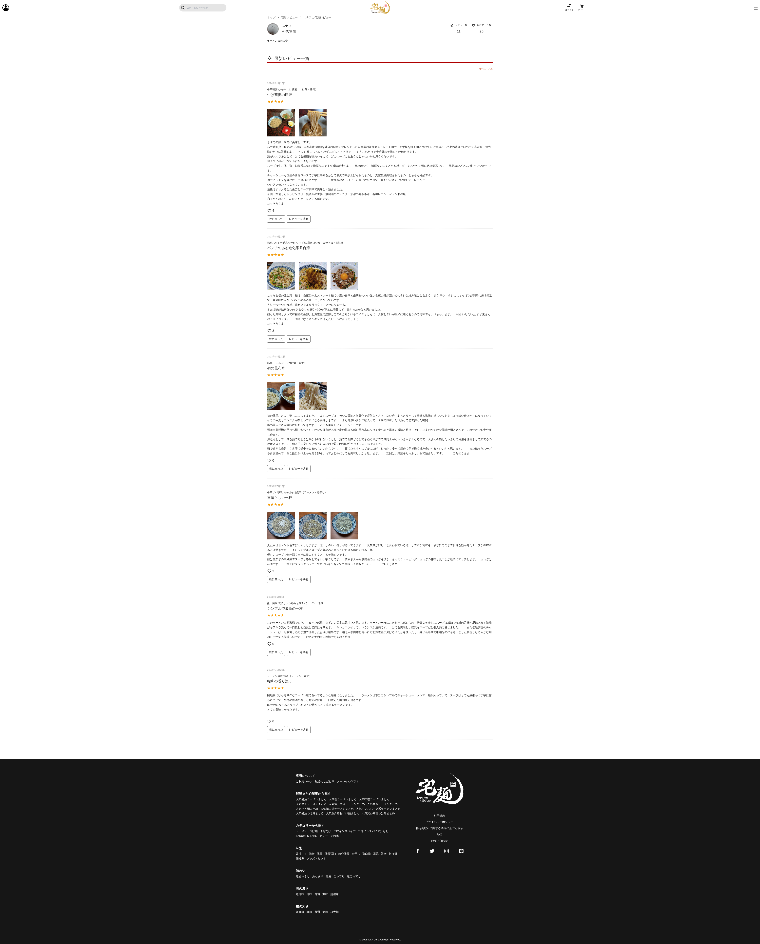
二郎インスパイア (344, 831)
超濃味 (334, 894)
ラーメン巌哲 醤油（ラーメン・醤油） (289, 675)
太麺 (325, 912)
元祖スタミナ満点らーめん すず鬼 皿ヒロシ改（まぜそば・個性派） (306, 242)
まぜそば (325, 831)
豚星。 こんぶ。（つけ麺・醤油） (287, 362)
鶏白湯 (366, 853)
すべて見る (486, 68)
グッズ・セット (316, 858)
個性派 (300, 858)
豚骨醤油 (330, 853)
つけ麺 (313, 831)
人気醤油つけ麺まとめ (310, 813)
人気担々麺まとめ (307, 808)
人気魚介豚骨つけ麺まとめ (342, 813)
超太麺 (334, 912)
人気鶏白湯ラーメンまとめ (337, 808)
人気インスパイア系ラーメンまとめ (378, 808)
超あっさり (303, 876)
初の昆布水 (276, 368)
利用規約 (439, 815)
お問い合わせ (439, 840)
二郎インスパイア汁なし (373, 831)
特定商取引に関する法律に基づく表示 (439, 828)
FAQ (439, 834)
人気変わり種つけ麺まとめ (378, 813)
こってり (339, 876)
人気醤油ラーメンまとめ (311, 799)
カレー (324, 835)
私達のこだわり (324, 781)
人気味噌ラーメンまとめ (374, 799)
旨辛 (384, 853)
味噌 (311, 853)
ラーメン (301, 831)
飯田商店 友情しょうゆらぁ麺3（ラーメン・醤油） (296, 603)
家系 (376, 853)
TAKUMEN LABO (306, 835)
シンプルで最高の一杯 (285, 609)
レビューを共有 (298, 218)
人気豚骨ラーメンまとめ (311, 804)
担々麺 (393, 853)
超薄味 (300, 894)
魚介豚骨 (343, 853)
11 (459, 31)
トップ (271, 17)
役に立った (276, 218)
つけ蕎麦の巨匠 (279, 95)
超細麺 (300, 912)
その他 (334, 835)
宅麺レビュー (289, 17)
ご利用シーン (304, 781)
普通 (328, 876)
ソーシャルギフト (348, 781)
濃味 (325, 894)
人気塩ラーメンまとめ (342, 799)
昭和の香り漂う (279, 681)
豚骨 (319, 853)
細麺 (309, 912)
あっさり (317, 876)
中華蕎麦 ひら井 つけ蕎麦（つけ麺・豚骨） (292, 89)
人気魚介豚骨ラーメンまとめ (347, 804)
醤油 (298, 853)
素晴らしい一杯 (279, 498)
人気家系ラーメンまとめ (382, 804)
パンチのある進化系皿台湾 (288, 248)
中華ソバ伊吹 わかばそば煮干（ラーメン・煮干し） (297, 492)
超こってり (354, 876)
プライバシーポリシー (439, 821)
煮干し (356, 853)
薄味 (309, 894)
